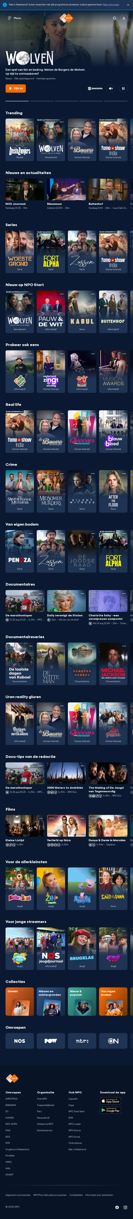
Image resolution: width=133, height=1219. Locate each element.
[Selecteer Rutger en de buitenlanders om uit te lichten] (66, 99)
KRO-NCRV (11, 1124)
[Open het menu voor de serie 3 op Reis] (30, 354)
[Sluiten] (128, 5)
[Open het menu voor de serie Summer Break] (30, 931)
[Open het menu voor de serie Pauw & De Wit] (62, 294)
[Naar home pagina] (66, 18)
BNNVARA (11, 1105)
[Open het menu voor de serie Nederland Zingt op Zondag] (62, 354)
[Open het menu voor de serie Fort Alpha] (62, 234)
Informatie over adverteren (99, 1195)
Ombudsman (75, 1143)
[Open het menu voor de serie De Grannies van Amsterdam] (93, 414)
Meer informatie (111, 4)
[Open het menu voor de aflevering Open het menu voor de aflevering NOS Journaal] (41, 182)
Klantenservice (44, 1130)
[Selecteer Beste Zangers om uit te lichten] (41, 99)
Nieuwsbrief (43, 1118)
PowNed (10, 1156)
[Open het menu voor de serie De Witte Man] (62, 646)
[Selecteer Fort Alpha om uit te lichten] (91, 99)
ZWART (10, 1175)
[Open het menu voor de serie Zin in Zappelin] (62, 871)
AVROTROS (11, 1099)
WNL (8, 1168)
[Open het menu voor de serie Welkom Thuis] (124, 931)
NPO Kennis (75, 1130)
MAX (8, 1130)
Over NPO (42, 1099)
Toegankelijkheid (45, 1105)
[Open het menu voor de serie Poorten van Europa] (93, 646)
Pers (39, 1111)
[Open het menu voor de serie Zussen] (93, 234)
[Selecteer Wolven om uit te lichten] (17, 99)
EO (7, 1111)
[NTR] (82, 1041)
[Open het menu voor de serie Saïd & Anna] (124, 871)
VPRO (9, 1162)
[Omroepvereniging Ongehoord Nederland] (113, 1041)
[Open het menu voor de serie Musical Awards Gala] (124, 354)
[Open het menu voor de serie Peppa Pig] (93, 871)
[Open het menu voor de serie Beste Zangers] (30, 122)
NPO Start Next (77, 1111)
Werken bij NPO (45, 1124)
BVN (71, 1118)
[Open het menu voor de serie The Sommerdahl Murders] (30, 473)
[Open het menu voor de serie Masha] (30, 871)
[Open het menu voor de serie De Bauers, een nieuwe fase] (93, 122)
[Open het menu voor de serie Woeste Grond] (30, 234)
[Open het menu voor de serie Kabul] (93, 294)
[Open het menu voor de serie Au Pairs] (124, 706)
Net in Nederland (77, 1149)
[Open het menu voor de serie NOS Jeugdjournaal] (62, 931)
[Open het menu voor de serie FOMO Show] (124, 122)
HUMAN (10, 1118)
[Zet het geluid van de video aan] (111, 88)
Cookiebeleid (76, 1195)
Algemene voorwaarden (18, 1195)
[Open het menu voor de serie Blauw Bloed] (124, 414)
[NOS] (20, 1041)
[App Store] (110, 1100)
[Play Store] (110, 1110)
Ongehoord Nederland (17, 1149)
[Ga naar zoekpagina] (114, 18)
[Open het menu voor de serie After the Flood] (124, 473)
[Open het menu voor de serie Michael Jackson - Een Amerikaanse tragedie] (124, 646)
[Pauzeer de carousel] (123, 88)
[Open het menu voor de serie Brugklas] (93, 931)
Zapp (71, 1105)
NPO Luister (75, 1124)
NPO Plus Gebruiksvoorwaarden (50, 1195)
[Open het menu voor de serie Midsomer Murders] (62, 473)
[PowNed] (51, 1041)
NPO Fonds (74, 1137)
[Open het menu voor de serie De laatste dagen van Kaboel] (30, 646)
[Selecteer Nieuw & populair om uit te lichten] (115, 99)
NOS (8, 1137)
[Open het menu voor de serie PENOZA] (30, 533)
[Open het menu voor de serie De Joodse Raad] (93, 533)
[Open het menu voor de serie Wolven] (62, 122)
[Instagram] (125, 1208)
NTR (8, 1143)
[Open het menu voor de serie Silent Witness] (93, 473)
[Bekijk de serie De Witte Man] (51, 664)
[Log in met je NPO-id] (124, 18)
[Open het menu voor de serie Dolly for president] (93, 354)
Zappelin (73, 1099)
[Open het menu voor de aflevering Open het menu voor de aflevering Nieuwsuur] (82, 182)
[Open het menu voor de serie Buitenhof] (124, 294)
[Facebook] (117, 1208)
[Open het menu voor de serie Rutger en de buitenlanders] (30, 706)
